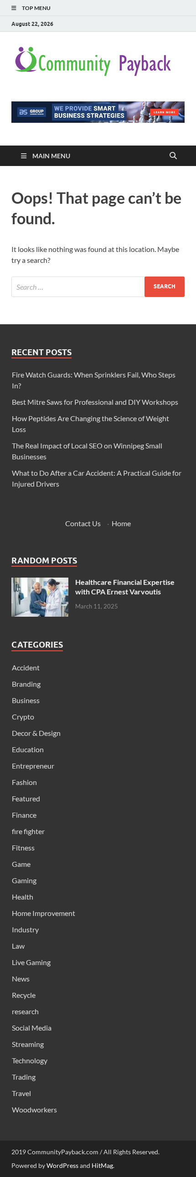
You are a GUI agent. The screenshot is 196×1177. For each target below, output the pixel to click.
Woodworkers (34, 1109)
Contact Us (83, 523)
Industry (25, 929)
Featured (26, 798)
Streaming (28, 1044)
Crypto (23, 716)
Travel (21, 1093)
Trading (24, 1076)
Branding (26, 683)
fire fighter (28, 831)
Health (22, 896)
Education (28, 749)
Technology (29, 1060)
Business (26, 700)
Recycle (24, 995)
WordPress (62, 1165)
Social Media (32, 1027)
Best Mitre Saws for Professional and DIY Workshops (95, 401)
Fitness (23, 847)
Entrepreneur (33, 765)
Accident (26, 667)
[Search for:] (98, 287)
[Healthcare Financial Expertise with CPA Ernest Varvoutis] (39, 582)
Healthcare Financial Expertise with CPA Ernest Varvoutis (125, 587)
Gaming (24, 880)
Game (21, 864)
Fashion (24, 782)
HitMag (102, 1165)
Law (18, 945)
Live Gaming (31, 962)
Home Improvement (43, 913)
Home (121, 523)
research (25, 1011)
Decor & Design (36, 733)
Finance (24, 814)
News (21, 978)
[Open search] (173, 156)
